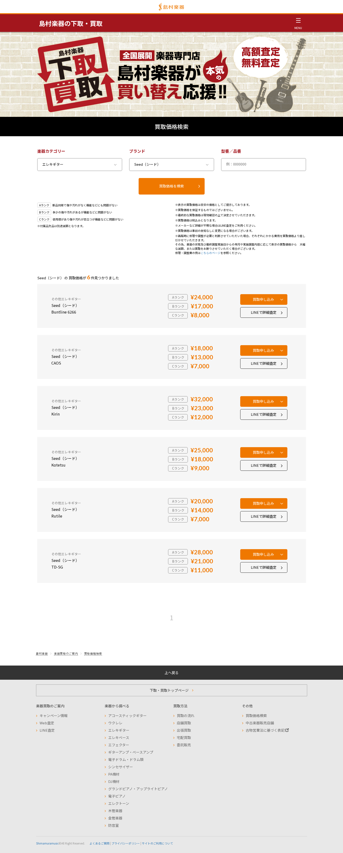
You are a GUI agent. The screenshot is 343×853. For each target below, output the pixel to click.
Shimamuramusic (47, 843)
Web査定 (47, 722)
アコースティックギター (127, 715)
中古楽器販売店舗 (260, 722)
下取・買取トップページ (169, 690)
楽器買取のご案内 (66, 653)
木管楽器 (115, 810)
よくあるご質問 (99, 843)
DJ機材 (114, 781)
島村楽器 (42, 653)
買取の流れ (185, 715)
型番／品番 (231, 151)
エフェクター (118, 744)
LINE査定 (47, 730)
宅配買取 (184, 737)
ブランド (137, 151)
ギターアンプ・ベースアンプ (130, 752)
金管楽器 (115, 817)
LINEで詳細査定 (264, 312)
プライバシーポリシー (126, 843)
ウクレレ (115, 722)
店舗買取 (184, 722)
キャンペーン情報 (54, 715)
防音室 (113, 825)
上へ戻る (172, 672)
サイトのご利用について (157, 843)
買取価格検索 (93, 653)
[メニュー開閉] (298, 23)
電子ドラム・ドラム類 (126, 759)
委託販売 (184, 744)
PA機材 (114, 774)
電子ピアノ (117, 796)
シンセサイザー (120, 766)
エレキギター (118, 730)
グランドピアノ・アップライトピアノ (138, 788)
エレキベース (118, 737)
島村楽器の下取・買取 (71, 23)
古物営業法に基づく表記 (265, 730)
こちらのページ (210, 253)
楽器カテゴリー (51, 151)
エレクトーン (118, 803)
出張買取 (184, 730)
